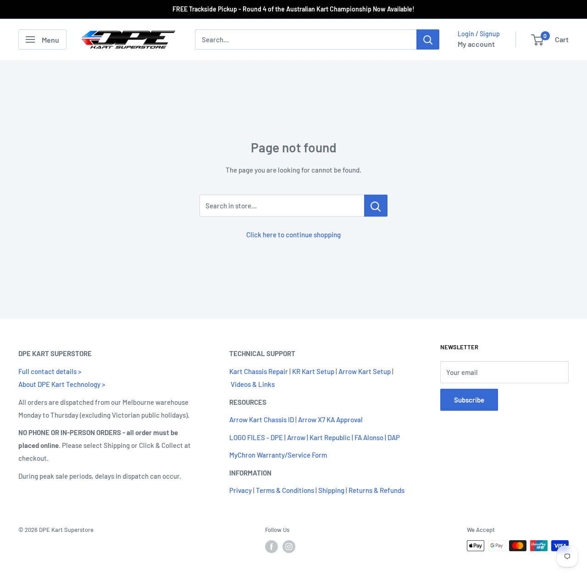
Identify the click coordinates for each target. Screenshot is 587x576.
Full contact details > (49, 371)
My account (476, 43)
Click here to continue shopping (293, 234)
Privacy (240, 490)
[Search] (427, 39)
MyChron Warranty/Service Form (278, 455)
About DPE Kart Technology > (61, 384)
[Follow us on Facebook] (271, 546)
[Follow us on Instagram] (288, 546)
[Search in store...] (376, 206)
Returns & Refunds (376, 490)
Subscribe (469, 400)
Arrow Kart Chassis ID (261, 419)
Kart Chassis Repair (258, 371)
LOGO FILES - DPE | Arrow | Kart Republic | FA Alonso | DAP (314, 437)
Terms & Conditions (285, 490)
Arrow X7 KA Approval (330, 419)
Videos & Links (253, 384)
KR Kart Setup (313, 371)
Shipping (331, 490)
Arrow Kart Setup (364, 371)
